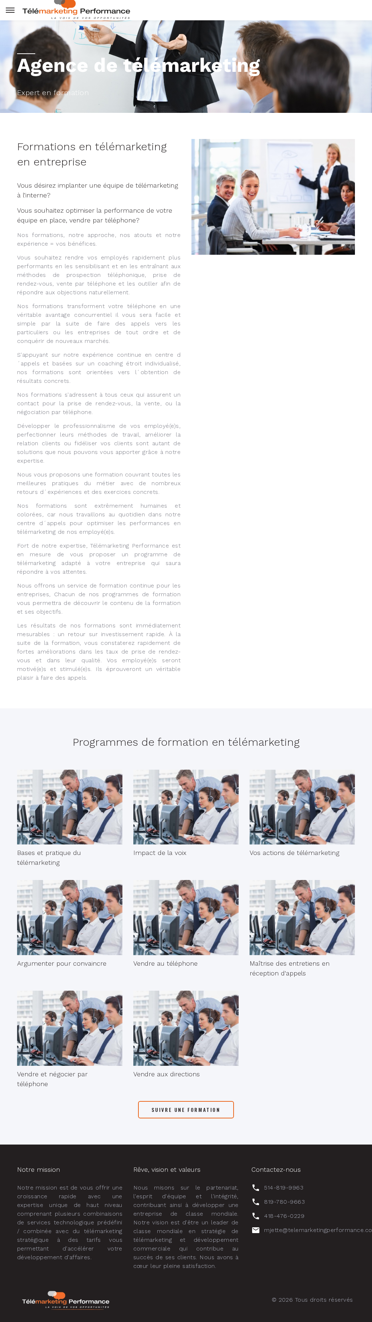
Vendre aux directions (166, 1074)
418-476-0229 (284, 1215)
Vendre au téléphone (165, 963)
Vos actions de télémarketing (294, 852)
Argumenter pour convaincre (61, 963)
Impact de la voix (159, 852)
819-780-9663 (284, 1201)
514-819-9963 (283, 1187)
